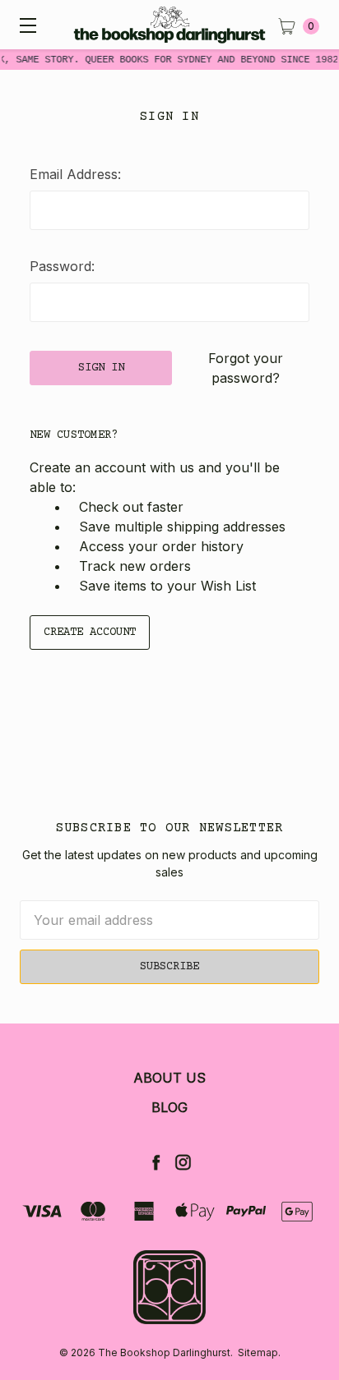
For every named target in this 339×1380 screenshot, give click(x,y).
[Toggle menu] (24, 24)
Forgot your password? (245, 368)
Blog (169, 1107)
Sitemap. (259, 1352)
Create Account (90, 632)
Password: (62, 266)
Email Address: (75, 174)
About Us (169, 1078)
